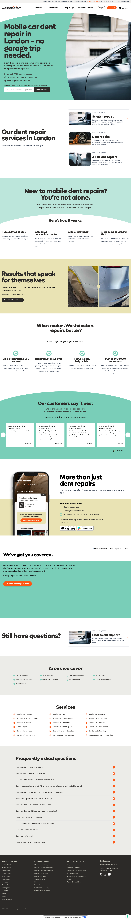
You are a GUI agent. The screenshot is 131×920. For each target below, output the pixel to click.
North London (101, 675)
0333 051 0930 (94, 1)
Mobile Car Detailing (97, 714)
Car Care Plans (39, 879)
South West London (103, 680)
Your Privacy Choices (72, 917)
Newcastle (5, 885)
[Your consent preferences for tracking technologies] (127, 916)
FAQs (69, 879)
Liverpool (5, 882)
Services (38, 8)
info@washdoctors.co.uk (108, 864)
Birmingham (6, 888)
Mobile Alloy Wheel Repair (63, 718)
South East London (50, 680)
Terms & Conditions (74, 882)
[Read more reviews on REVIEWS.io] (119, 451)
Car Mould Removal (25, 731)
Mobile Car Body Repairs (98, 718)
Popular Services (41, 862)
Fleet (36, 882)
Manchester (6, 879)
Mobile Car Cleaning (97, 722)
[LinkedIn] (109, 874)
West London (21, 684)
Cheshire (5, 891)
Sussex (4, 896)
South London (74, 680)
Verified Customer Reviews (76, 876)
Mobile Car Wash (59, 714)
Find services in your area (17, 584)
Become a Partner (86, 8)
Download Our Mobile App (76, 870)
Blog (68, 865)
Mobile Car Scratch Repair (27, 718)
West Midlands (7, 899)
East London (47, 675)
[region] (65, 435)
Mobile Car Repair (24, 722)
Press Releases (72, 873)
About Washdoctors (75, 862)
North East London (76, 675)
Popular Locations (9, 862)
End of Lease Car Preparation (101, 735)
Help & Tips (69, 8)
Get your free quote (12, 300)
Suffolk (4, 893)
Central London (22, 675)
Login (101, 8)
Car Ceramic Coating (97, 731)
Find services (41, 90)
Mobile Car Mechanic (61, 722)
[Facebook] (101, 874)
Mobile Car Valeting (24, 714)
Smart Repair (22, 727)
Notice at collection (52, 917)
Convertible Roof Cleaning (63, 731)
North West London (24, 680)
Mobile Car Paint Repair (98, 727)
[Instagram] (105, 874)
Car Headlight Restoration (63, 735)
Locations (53, 8)
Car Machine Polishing (26, 735)
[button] (3, 434)
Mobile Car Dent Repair (62, 727)
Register (112, 8)
